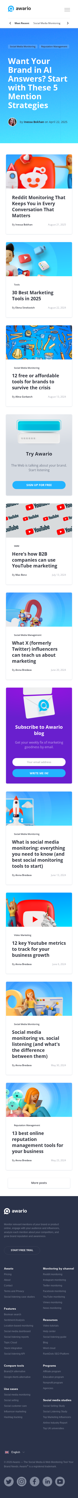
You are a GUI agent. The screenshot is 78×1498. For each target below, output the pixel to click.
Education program (53, 1377)
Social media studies (57, 1400)
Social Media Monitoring (22, 46)
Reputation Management (54, 46)
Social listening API (14, 1353)
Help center (49, 1331)
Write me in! (39, 773)
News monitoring (52, 1308)
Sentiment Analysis (14, 1320)
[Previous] (10, 23)
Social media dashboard (17, 1331)
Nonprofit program (53, 1382)
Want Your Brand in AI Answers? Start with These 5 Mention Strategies (37, 83)
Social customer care (15, 1406)
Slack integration (13, 1348)
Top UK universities (53, 1428)
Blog (45, 1342)
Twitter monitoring (52, 1285)
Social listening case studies (19, 1296)
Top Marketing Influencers (57, 1417)
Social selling (11, 1400)
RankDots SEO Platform (56, 1353)
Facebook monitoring (54, 1291)
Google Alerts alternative (17, 1377)
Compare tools (14, 1365)
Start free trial (22, 1250)
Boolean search (12, 1314)
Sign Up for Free (39, 485)
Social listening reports (16, 1337)
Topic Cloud (10, 1342)
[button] (67, 9)
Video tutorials (51, 1325)
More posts (39, 1183)
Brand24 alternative (14, 1371)
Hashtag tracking (13, 1417)
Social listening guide (54, 1337)
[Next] (67, 23)
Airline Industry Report (55, 1422)
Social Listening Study (55, 1411)
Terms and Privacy (14, 1291)
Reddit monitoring (52, 1274)
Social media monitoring (17, 1394)
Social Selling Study (54, 1406)
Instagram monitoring (54, 1280)
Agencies (48, 1388)
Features (10, 1308)
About (7, 1280)
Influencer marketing (15, 1411)
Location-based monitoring (18, 1325)
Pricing (8, 1274)
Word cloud (49, 1348)
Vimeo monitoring (52, 1302)
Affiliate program (52, 1371)
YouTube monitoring (54, 1296)
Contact (8, 1285)
